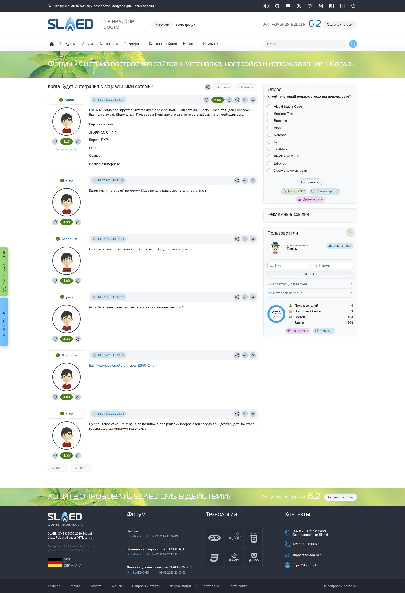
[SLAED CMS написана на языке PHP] (214, 538)
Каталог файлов (163, 44)
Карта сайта (238, 586)
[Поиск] (353, 44)
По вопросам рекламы (339, 586)
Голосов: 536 (296, 191)
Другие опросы (313, 199)
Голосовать (310, 182)
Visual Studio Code (288, 106)
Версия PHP (98, 140)
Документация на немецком (331, 6)
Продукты (67, 44)
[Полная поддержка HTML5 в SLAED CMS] (254, 538)
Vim (277, 142)
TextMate (281, 149)
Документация (181, 586)
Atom (278, 128)
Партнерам (108, 44)
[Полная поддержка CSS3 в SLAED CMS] (214, 557)
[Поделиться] (208, 87)
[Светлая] (266, 6)
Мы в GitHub (277, 6)
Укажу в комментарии (290, 170)
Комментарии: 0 (327, 191)
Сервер (95, 155)
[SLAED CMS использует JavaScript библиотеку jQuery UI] (254, 557)
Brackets (280, 120)
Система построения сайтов (129, 64)
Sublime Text (283, 113)
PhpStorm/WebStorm (289, 156)
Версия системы (101, 124)
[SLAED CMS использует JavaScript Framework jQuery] (234, 557)
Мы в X (299, 6)
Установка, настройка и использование (255, 64)
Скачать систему (339, 24)
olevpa (136, 536)
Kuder (69, 100)
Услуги (87, 44)
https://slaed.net (304, 565)
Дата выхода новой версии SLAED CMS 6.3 (160, 567)
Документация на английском (342, 6)
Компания (212, 44)
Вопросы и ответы (146, 586)
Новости (190, 44)
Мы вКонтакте (310, 6)
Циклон (132, 531)
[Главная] (52, 44)
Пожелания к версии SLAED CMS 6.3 (155, 549)
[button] (162, 24)
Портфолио (210, 586)
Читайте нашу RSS (321, 6)
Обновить (326, 331)
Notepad (280, 135)
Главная (54, 586)
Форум (61, 64)
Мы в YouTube (288, 6)
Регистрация (185, 25)
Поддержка (133, 44)
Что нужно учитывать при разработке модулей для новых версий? (104, 6)
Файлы (117, 586)
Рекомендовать (353, 6)
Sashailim (69, 239)
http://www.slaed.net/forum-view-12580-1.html (123, 365)
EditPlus (280, 163)
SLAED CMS (56, 533)
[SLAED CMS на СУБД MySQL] (234, 538)
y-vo (69, 180)
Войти (313, 274)
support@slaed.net (306, 555)
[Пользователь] (245, 100)
